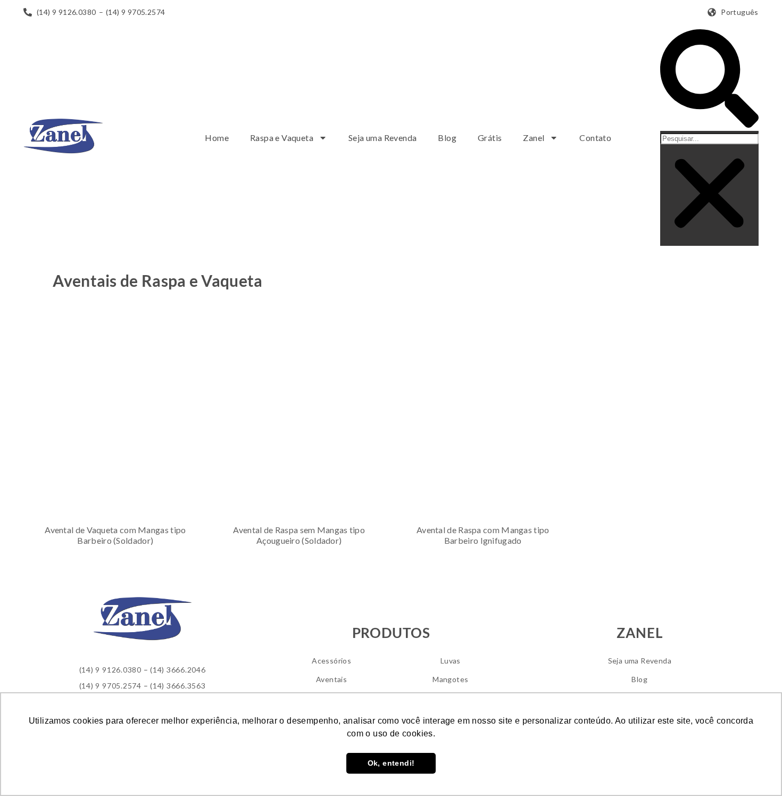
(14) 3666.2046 (178, 669)
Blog (447, 137)
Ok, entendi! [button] (391, 763)
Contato (595, 137)
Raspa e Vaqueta (281, 137)
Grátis (490, 137)
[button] (709, 80)
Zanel (533, 137)
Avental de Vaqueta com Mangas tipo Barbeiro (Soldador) (115, 535)
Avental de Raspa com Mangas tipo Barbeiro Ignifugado (483, 535)
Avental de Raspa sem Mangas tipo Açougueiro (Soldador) (299, 535)
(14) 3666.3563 (178, 685)
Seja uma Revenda (382, 137)
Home (217, 137)
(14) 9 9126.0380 (110, 669)
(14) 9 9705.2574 (110, 685)
